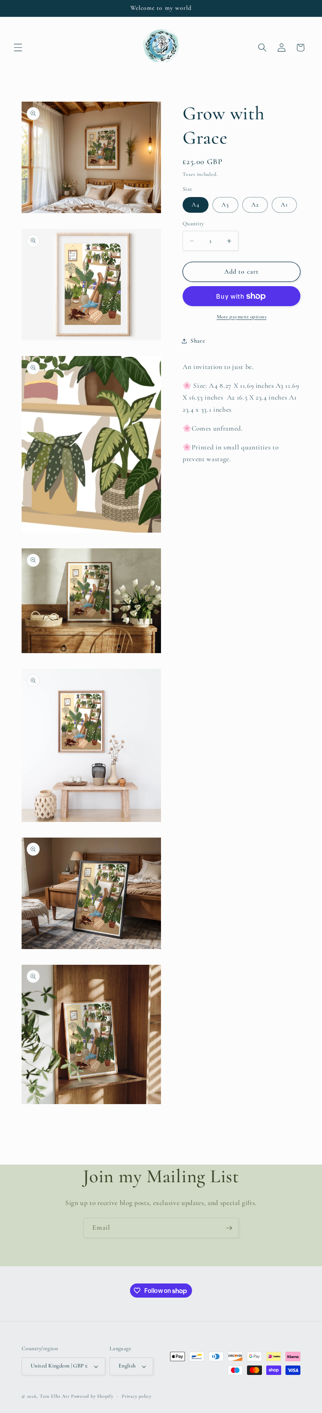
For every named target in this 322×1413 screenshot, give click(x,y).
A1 (284, 204)
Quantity (193, 223)
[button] (18, 47)
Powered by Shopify (92, 1396)
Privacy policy (137, 1396)
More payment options (242, 317)
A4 (195, 204)
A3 (225, 204)
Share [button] (197, 340)
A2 (255, 204)
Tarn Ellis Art (55, 1396)
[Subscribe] (229, 1228)
